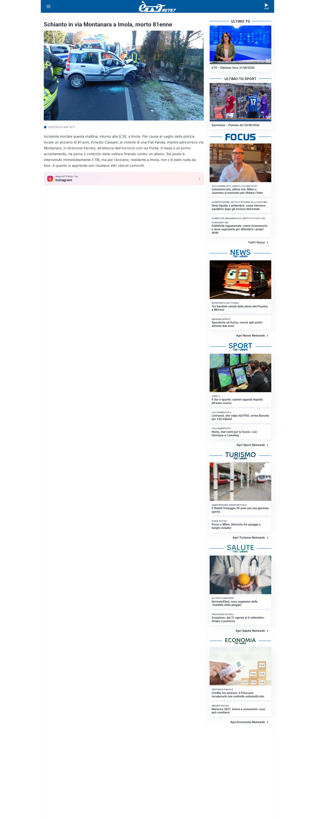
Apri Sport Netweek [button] (251, 445)
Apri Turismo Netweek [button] (249, 537)
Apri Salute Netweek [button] (250, 630)
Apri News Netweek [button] (250, 335)
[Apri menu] (48, 6)
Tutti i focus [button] (256, 242)
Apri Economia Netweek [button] (247, 722)
